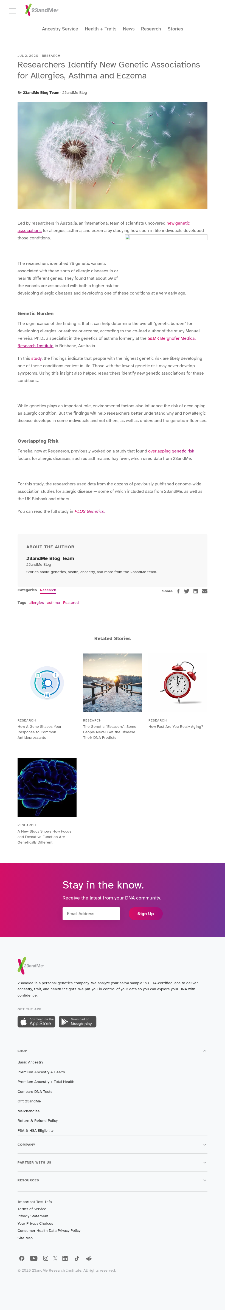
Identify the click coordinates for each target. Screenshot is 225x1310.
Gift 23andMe (29, 1101)
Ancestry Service (60, 29)
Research (151, 29)
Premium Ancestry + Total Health (46, 1081)
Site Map (25, 1238)
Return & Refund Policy (38, 1120)
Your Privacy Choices (35, 1223)
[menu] (15, 11)
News (128, 29)
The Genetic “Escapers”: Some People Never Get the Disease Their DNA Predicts (109, 732)
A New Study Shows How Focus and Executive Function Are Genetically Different (44, 837)
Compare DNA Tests (35, 1091)
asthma (53, 602)
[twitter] (186, 591)
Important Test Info (35, 1201)
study (36, 358)
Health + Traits (100, 29)
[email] (204, 591)
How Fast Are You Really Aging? (175, 726)
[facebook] (178, 591)
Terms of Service (32, 1209)
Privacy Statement (33, 1216)
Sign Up (145, 913)
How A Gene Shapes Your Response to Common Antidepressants (39, 732)
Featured (71, 602)
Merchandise (29, 1111)
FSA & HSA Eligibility (36, 1130)
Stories (175, 29)
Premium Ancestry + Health (41, 1072)
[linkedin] (195, 591)
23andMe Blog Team (41, 92)
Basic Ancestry (30, 1062)
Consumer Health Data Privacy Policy (49, 1230)
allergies (36, 602)
